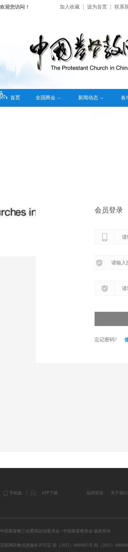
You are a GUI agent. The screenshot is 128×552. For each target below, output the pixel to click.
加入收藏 (70, 7)
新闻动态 (88, 97)
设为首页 (97, 7)
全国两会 (45, 97)
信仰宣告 (94, 492)
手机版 (15, 492)
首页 (15, 97)
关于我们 (119, 492)
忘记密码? (106, 339)
